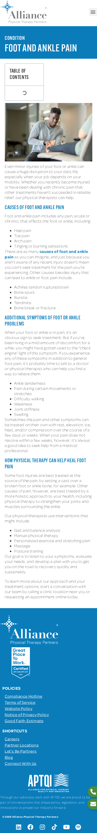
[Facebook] (30, 827)
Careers (12, 738)
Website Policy (18, 708)
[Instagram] (42, 827)
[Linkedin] (18, 827)
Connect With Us (20, 763)
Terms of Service (20, 702)
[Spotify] (78, 827)
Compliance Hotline (23, 696)
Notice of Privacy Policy (27, 714)
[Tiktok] (54, 827)
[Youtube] (66, 827)
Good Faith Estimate (24, 720)
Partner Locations (22, 744)
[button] (93, 12)
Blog (9, 757)
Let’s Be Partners (20, 751)
